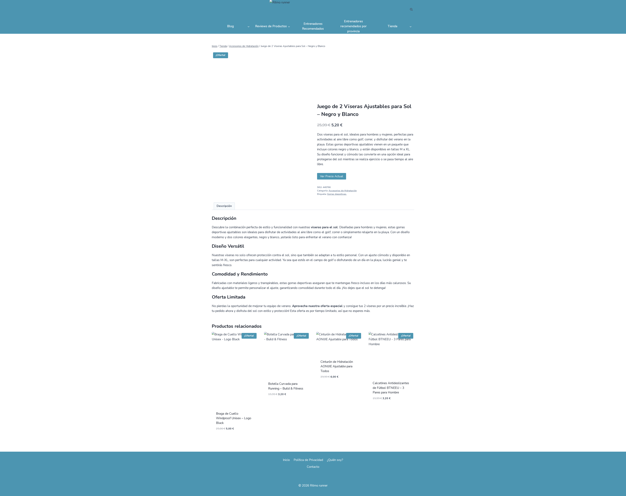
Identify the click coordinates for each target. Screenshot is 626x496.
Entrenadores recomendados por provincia (353, 26)
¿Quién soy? (335, 460)
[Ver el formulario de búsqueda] (411, 9)
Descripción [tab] (224, 206)
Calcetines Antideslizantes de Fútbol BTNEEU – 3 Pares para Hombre (391, 388)
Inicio (286, 460)
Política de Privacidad (308, 460)
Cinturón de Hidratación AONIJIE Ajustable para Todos (336, 366)
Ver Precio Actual (331, 176)
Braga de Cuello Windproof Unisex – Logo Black (233, 418)
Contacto (313, 467)
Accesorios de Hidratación (343, 190)
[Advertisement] (365, 78)
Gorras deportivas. (337, 194)
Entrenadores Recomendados (313, 26)
